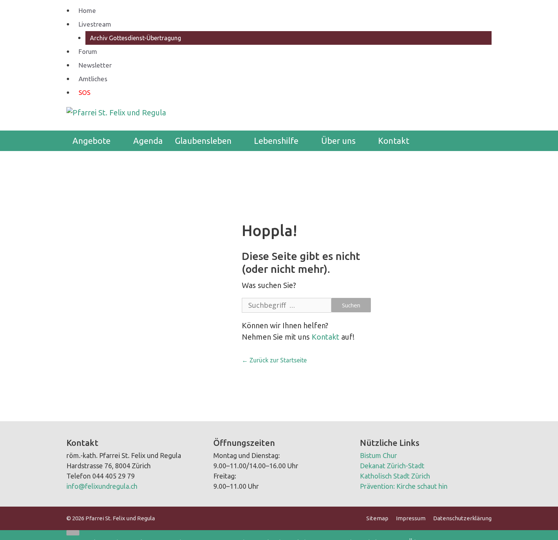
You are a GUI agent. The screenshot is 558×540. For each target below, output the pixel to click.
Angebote (91, 140)
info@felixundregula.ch (101, 486)
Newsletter (95, 65)
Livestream (95, 24)
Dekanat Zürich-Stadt (392, 465)
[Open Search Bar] (480, 141)
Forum (88, 51)
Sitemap (377, 518)
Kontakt (393, 140)
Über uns (338, 140)
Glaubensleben (203, 140)
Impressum (411, 518)
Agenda (148, 140)
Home (87, 10)
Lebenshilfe (276, 140)
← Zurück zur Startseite (274, 360)
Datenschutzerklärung (462, 518)
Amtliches (93, 78)
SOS (84, 92)
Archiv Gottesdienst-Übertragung (135, 38)
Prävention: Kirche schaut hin (404, 486)
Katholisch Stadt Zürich (395, 476)
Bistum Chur (378, 455)
